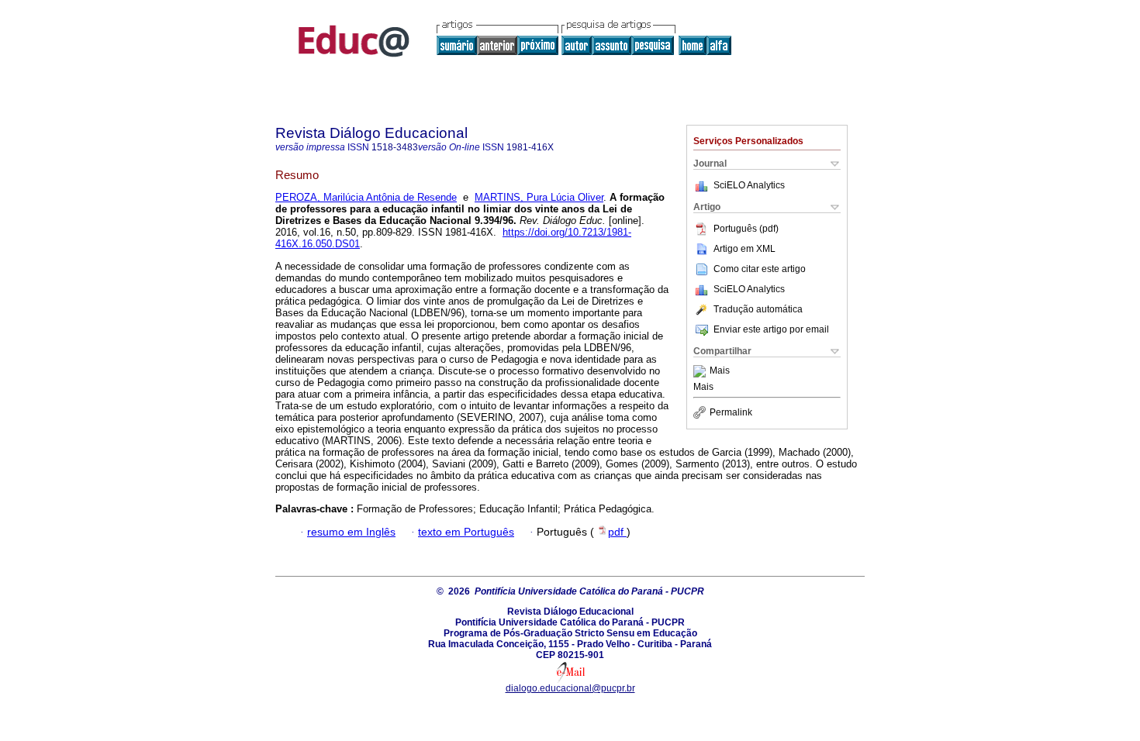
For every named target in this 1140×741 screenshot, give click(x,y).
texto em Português (466, 532)
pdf (617, 532)
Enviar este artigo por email (771, 329)
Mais (720, 371)
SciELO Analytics (749, 185)
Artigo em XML (744, 248)
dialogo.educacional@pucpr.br (570, 688)
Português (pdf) (746, 228)
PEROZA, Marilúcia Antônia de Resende (366, 197)
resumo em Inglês (351, 532)
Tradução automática (758, 309)
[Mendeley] (701, 371)
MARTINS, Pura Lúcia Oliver (539, 197)
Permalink (731, 412)
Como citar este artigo (759, 269)
